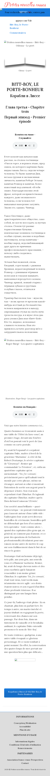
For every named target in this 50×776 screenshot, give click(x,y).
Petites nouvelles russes (25, 5)
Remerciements (25, 748)
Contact (25, 763)
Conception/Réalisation (25, 723)
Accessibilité (25, 726)
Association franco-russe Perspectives (25, 760)
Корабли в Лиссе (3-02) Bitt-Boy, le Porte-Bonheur (25, 693)
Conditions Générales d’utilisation (25, 745)
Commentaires (18, 32)
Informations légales (25, 741)
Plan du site (25, 730)
